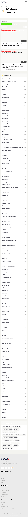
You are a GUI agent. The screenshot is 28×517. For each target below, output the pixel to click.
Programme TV (4, 494)
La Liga (2, 478)
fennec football (7, 445)
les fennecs (13, 432)
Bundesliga (3, 480)
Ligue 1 (2, 473)
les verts (5, 432)
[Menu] (26, 2)
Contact (3, 504)
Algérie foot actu (7, 448)
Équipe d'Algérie (5, 490)
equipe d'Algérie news (8, 434)
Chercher (4, 26)
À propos (3, 502)
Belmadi (16, 445)
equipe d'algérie (7, 426)
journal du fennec (8, 440)
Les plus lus (17, 24)
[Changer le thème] (23, 2)
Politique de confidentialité (7, 509)
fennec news (6, 443)
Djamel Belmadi (16, 443)
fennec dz (16, 429)
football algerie (20, 434)
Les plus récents (6, 24)
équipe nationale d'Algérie (10, 437)
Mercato (3, 488)
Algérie (17, 440)
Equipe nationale (7, 429)
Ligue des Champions (6, 492)
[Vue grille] (24, 27)
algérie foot (16, 426)
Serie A (2, 482)
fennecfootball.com (14, 515)
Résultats (3, 496)
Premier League (5, 476)
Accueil (2, 6)
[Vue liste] (26, 27)
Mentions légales (5, 506)
